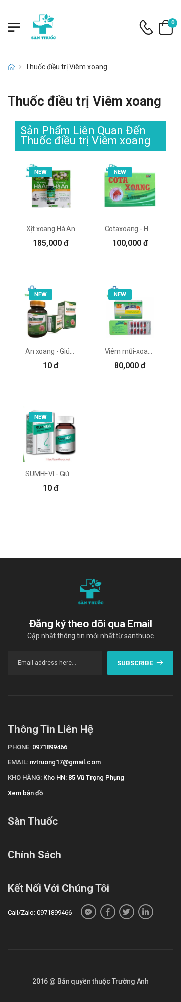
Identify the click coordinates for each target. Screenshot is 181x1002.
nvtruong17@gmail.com (65, 762)
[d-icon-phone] (146, 27)
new (40, 172)
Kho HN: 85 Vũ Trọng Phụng (83, 777)
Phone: (19, 747)
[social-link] (88, 911)
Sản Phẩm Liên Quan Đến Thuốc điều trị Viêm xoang (85, 135)
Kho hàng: (25, 777)
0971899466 (49, 747)
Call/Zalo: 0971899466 (40, 912)
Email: (18, 762)
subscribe (135, 663)
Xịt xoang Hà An (50, 229)
